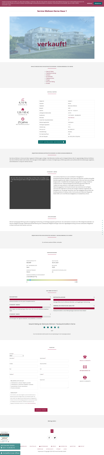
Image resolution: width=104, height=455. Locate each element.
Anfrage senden (41, 410)
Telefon (12, 374)
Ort (41, 369)
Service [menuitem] (54, 446)
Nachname (43, 358)
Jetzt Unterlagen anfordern (51, 142)
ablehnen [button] (89, 3)
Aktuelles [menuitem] (33, 446)
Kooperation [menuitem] (63, 446)
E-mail (55, 423)
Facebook (48, 423)
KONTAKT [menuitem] (82, 446)
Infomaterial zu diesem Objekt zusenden (21, 382)
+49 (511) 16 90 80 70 (84, 360)
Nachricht (42, 379)
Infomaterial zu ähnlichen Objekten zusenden (22, 384)
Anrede (12, 353)
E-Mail (42, 374)
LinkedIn (52, 423)
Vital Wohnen (71, 117)
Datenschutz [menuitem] (49, 449)
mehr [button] (9, 4)
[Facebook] (49, 438)
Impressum (40, 451)
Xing (53, 423)
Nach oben (52, 431)
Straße (11, 363)
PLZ (10, 369)
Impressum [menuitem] (40, 449)
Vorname (12, 358)
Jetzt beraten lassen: (8, 446)
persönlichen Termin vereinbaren (19, 386)
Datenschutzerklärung (31, 403)
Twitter (50, 423)
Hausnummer (43, 363)
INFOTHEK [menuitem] (73, 446)
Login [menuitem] (65, 449)
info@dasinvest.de (85, 370)
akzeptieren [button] (98, 3)
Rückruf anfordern (15, 388)
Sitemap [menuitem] (58, 449)
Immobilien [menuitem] (24, 446)
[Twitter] (55, 438)
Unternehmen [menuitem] (44, 446)
